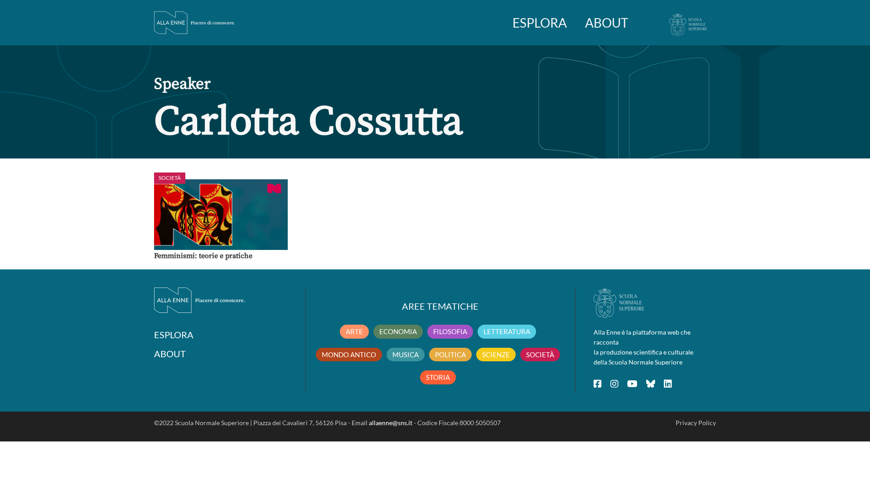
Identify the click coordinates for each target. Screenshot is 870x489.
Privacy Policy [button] (696, 423)
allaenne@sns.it (390, 423)
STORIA (438, 377)
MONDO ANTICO (349, 354)
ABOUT (606, 22)
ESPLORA (539, 22)
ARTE (354, 331)
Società (170, 177)
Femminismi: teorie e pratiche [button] (203, 255)
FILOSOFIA (450, 331)
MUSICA (405, 354)
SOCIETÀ (540, 354)
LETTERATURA (506, 331)
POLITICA (450, 354)
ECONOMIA (398, 331)
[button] (221, 214)
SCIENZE (496, 354)
